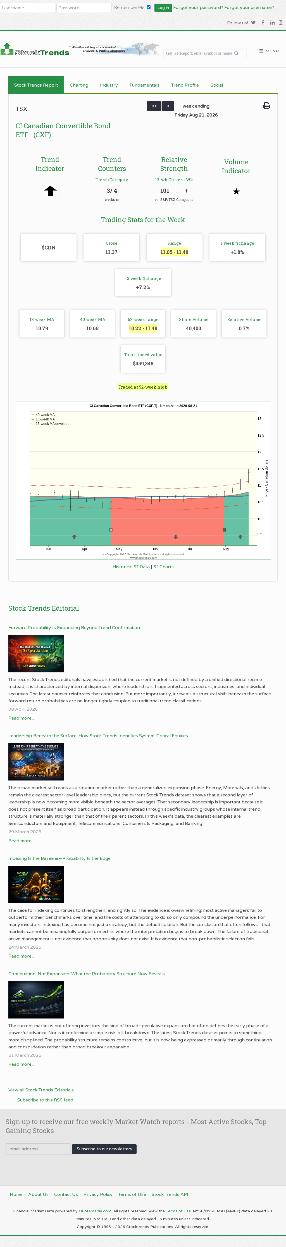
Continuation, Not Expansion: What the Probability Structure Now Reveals (86, 974)
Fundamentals (144, 85)
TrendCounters (112, 164)
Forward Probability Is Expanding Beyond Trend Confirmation (74, 627)
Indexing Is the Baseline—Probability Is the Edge (59, 858)
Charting (79, 85)
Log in (163, 7)
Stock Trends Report (36, 85)
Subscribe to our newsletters (104, 1148)
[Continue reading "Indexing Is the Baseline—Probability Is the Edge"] (140, 884)
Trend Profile (185, 85)
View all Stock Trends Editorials (41, 1090)
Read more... (21, 718)
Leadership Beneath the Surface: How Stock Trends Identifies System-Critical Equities (98, 736)
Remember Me (129, 7)
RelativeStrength (174, 164)
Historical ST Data (131, 567)
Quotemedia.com (95, 1211)
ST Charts (163, 567)
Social (217, 85)
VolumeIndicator (236, 166)
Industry (109, 85)
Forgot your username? (249, 7)
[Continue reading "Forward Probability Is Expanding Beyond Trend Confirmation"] (140, 654)
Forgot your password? (198, 7)
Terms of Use (178, 1211)
